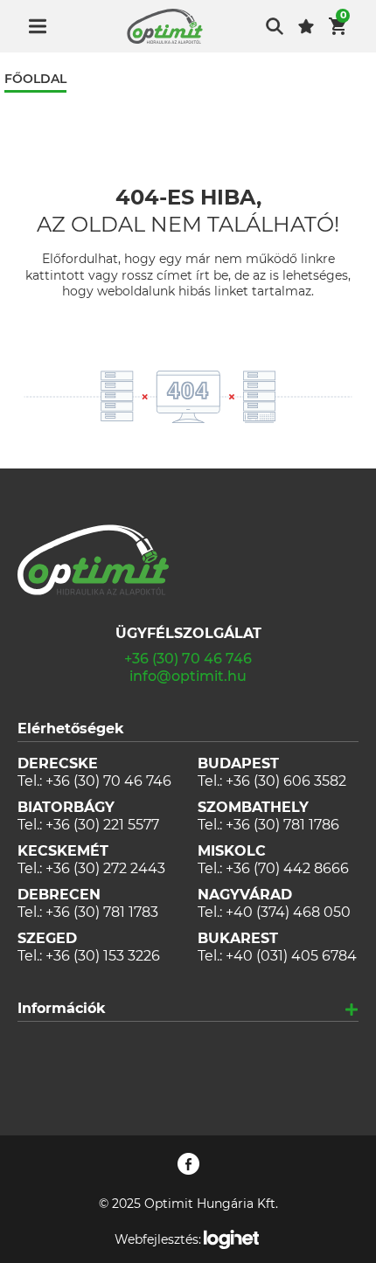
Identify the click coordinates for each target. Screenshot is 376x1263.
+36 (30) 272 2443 (105, 868)
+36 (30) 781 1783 (101, 912)
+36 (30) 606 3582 (286, 781)
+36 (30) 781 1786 (282, 824)
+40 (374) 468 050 (288, 912)
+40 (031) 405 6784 (291, 955)
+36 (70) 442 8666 (287, 868)
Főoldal (35, 79)
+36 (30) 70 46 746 (188, 658)
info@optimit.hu (188, 676)
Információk (61, 1008)
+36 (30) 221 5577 (102, 824)
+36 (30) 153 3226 (102, 955)
